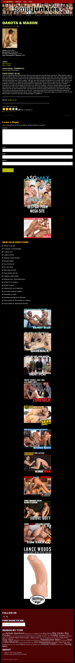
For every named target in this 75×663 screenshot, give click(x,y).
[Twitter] (4, 616)
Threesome (29, 644)
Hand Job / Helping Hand (27, 640)
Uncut (39, 644)
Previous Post (9, 115)
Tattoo (17, 644)
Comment (5, 127)
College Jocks (58, 635)
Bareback (19, 633)
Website (4, 160)
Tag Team (13, 644)
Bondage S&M (22, 636)
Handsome (37, 640)
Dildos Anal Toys (51, 638)
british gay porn (31, 636)
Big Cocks (39, 634)
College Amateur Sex (43, 636)
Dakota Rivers (6, 111)
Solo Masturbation (42, 642)
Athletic (10, 633)
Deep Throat (43, 638)
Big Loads (12, 636)
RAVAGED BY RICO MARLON (13, 288)
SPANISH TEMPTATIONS (12, 258)
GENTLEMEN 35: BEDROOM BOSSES (16, 303)
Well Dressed (59, 644)
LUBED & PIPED (9, 255)
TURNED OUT (8, 252)
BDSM (27, 633)
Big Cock (32, 633)
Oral (25, 642)
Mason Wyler (13, 111)
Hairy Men (16, 640)
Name (4, 147)
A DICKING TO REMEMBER (12, 249)
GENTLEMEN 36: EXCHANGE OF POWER (17, 300)
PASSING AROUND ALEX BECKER (14, 297)
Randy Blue (13, 26)
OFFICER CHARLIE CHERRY (13, 291)
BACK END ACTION (10, 270)
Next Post (67, 115)
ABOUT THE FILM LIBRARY (13, 652)
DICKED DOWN (9, 261)
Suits (8, 644)
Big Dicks (47, 633)
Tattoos (22, 644)
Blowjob (17, 636)
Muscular (21, 642)
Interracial (64, 640)
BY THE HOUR (8, 267)
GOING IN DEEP (9, 285)
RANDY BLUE (12, 100)
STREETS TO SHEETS (11, 282)
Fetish (58, 638)
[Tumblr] (7, 616)
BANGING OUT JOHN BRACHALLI (14, 279)
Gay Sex (7, 639)
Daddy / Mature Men (31, 638)
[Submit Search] (3, 624)
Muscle (14, 641)
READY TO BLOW (9, 246)
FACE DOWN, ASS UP (11, 273)
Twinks (34, 644)
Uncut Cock (48, 644)
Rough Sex (30, 642)
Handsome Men (50, 639)
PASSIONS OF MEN (10, 294)
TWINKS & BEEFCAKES (11, 276)
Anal (3, 633)
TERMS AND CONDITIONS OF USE (15, 654)
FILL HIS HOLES (9, 264)
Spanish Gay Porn (59, 642)
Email (4, 153)
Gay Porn (64, 638)
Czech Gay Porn (16, 637)
